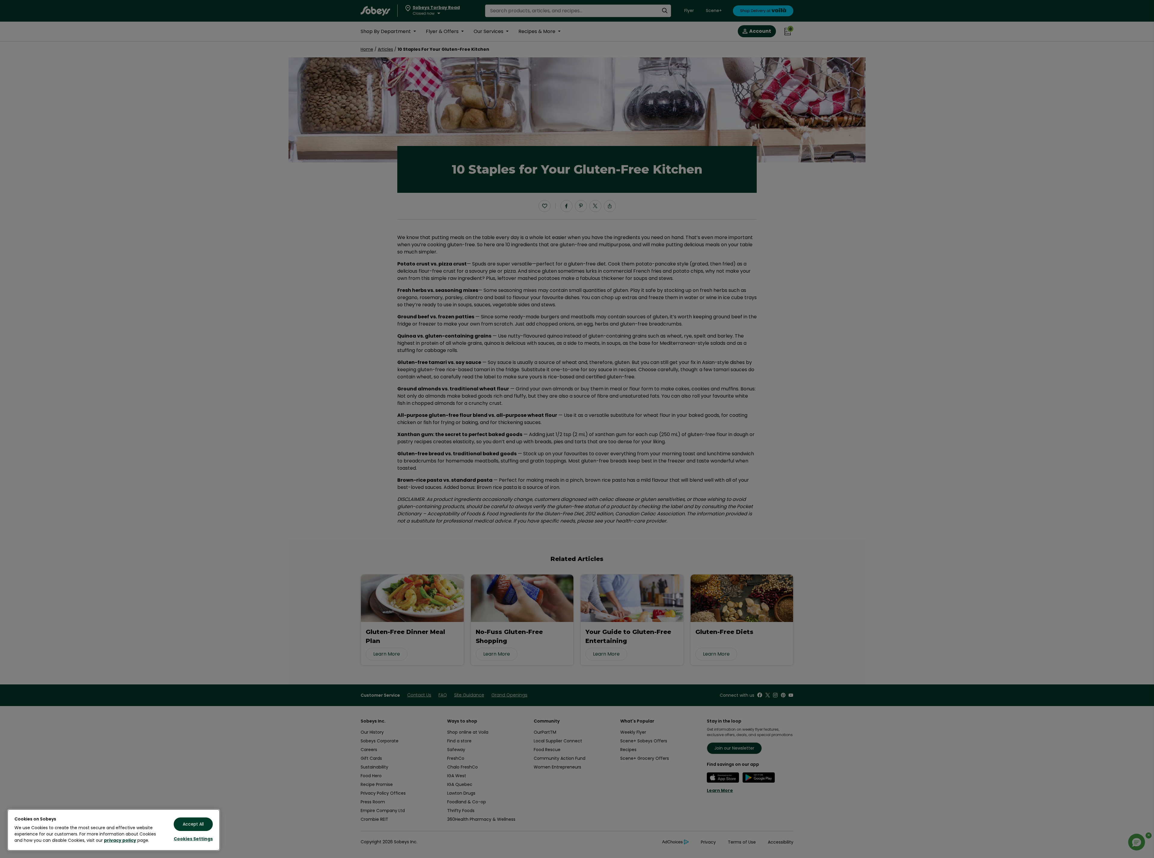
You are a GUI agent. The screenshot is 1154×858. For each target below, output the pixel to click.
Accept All (193, 824)
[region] (113, 830)
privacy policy (120, 840)
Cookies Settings (193, 839)
